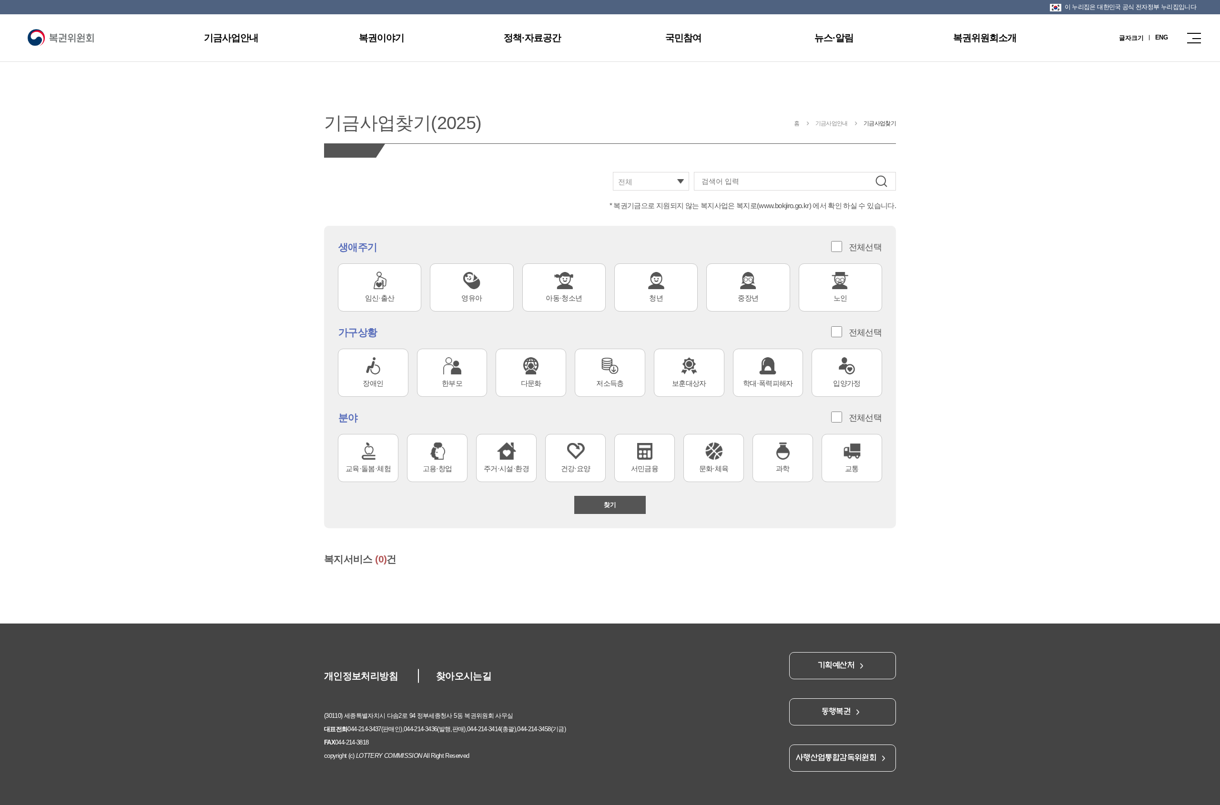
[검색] (881, 181)
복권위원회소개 (985, 37)
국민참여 (683, 37)
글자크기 (1131, 37)
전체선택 (865, 247)
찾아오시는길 (463, 676)
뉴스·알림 (834, 37)
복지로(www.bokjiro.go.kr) (773, 205)
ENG (1161, 37)
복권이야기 (381, 37)
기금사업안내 (231, 37)
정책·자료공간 (532, 37)
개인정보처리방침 (361, 676)
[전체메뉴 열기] (1191, 38)
